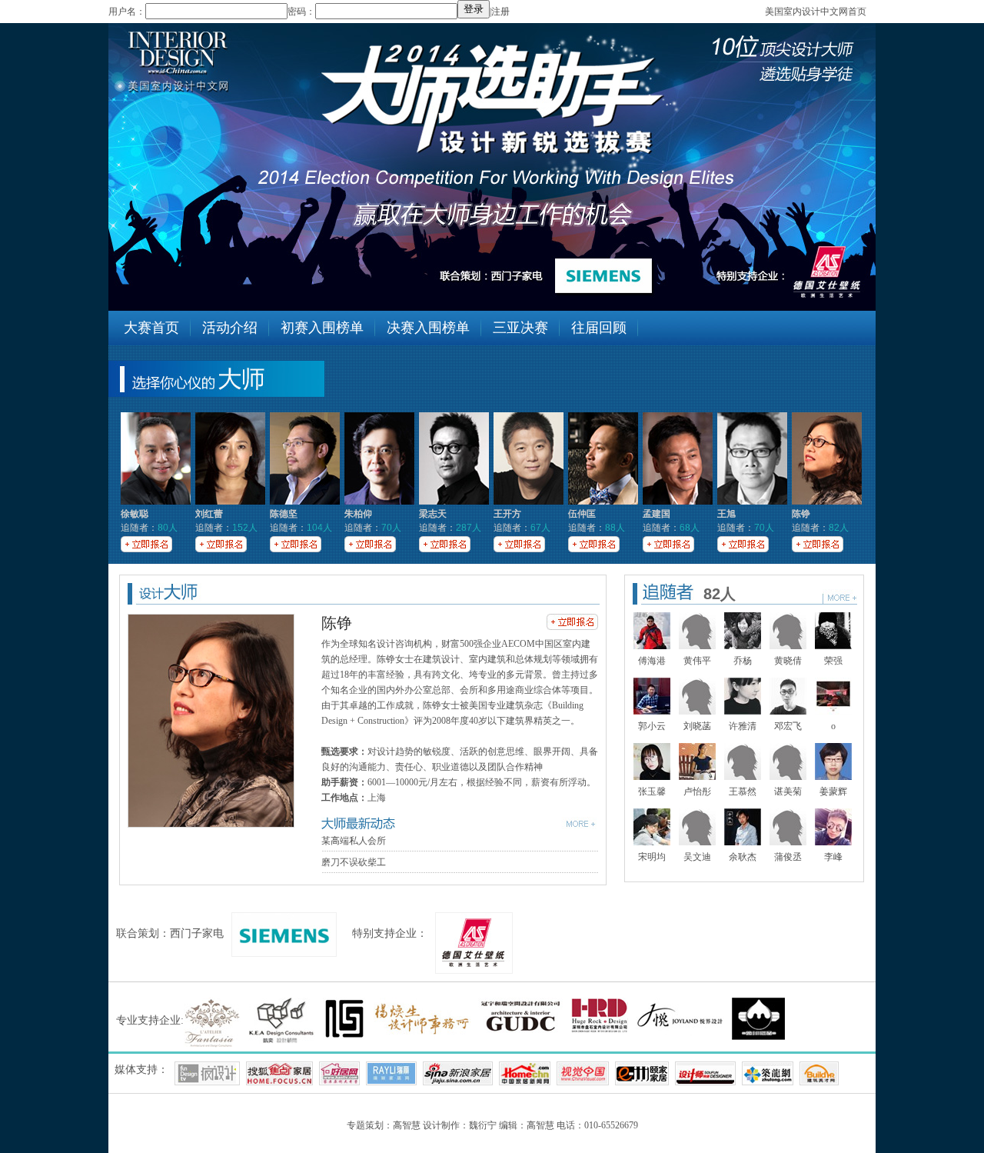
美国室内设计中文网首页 (815, 11)
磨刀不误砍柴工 (353, 862)
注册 (500, 11)
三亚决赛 (520, 327)
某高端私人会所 (353, 840)
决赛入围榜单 (428, 327)
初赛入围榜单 (322, 327)
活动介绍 (230, 327)
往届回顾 (599, 327)
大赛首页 (151, 327)
